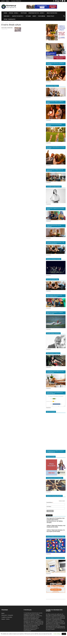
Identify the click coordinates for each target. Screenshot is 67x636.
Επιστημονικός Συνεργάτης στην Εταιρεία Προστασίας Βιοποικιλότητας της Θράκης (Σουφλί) (56, 520)
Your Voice (6, 16)
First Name (49, 506)
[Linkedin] (58, 1)
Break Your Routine (52, 13)
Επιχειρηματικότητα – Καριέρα (36, 13)
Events (34, 16)
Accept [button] (63, 633)
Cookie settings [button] (56, 633)
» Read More (48, 81)
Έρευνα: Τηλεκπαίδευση (9, 19)
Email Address (50, 502)
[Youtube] (65, 1)
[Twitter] (62, 1)
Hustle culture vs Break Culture (7, 27)
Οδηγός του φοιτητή (17, 16)
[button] (64, 16)
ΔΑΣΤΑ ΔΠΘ (49, 515)
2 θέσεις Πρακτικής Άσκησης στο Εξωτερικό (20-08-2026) (56, 530)
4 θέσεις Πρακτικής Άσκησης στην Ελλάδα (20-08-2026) (56, 526)
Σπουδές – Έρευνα (13, 13)
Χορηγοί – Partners (5, 619)
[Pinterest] (60, 1)
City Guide (28, 16)
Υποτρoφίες (24, 13)
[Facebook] (54, 1)
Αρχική (5, 13)
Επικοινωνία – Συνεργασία (7, 615)
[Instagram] (56, 1)
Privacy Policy (50, 16)
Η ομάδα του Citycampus (6, 617)
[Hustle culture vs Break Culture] (18, 29)
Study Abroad (41, 16)
